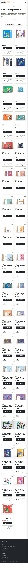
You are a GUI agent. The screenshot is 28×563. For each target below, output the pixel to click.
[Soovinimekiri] (19, 2)
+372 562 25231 (5, 543)
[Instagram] (5, 558)
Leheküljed (10, 24)
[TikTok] (7, 558)
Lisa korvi (8, 48)
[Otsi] (14, 2)
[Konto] (16, 2)
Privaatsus (4, 553)
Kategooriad (8, 6)
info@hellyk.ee (5, 541)
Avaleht (2, 6)
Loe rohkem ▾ (4, 16)
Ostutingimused (5, 552)
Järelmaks (4, 550)
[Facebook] (3, 558)
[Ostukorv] (22, 2)
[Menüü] (25, 2)
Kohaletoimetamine (6, 548)
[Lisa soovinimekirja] (12, 29)
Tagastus (4, 555)
